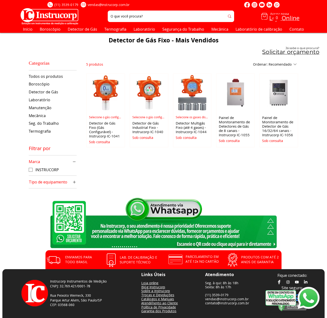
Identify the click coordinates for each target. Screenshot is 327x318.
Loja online (149, 283)
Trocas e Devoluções (157, 295)
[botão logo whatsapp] (311, 298)
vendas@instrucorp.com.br (109, 4)
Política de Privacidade (158, 307)
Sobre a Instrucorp (155, 291)
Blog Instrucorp (153, 287)
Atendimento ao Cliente (159, 303)
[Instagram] (254, 5)
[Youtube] (262, 5)
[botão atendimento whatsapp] (280, 298)
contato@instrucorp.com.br (227, 303)
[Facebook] (247, 5)
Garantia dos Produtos (158, 311)
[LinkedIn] (269, 5)
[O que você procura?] (229, 16)
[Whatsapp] (277, 5)
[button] (277, 16)
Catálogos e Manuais (157, 299)
